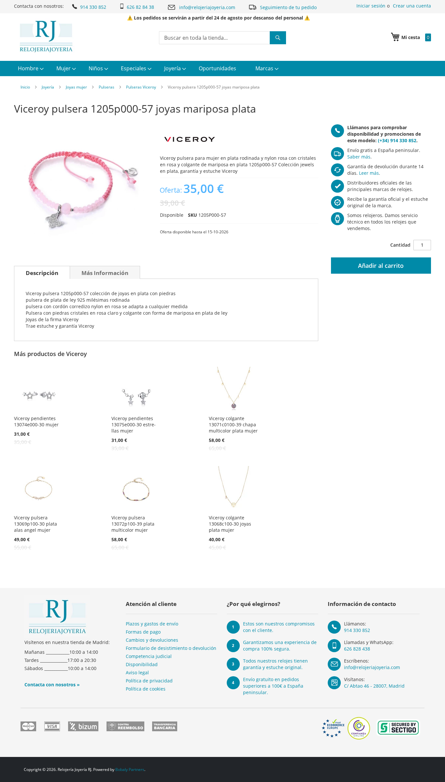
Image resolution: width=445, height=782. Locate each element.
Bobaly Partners (129, 769)
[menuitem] (30, 68)
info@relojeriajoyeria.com (207, 7)
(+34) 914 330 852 (397, 140)
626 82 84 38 (140, 7)
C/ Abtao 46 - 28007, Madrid (374, 686)
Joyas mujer (76, 87)
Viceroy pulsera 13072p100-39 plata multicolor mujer (132, 523)
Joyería (48, 87)
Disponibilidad (142, 664)
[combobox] (222, 37)
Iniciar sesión (370, 6)
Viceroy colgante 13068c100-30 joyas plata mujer (230, 523)
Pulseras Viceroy (141, 87)
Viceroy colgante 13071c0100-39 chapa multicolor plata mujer (233, 424)
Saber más (358, 157)
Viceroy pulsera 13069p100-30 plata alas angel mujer (35, 523)
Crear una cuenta (412, 6)
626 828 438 (357, 649)
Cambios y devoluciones (152, 640)
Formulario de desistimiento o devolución (171, 648)
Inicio (25, 87)
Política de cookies (145, 689)
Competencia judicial (149, 656)
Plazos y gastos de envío (152, 624)
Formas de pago (143, 632)
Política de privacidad (149, 681)
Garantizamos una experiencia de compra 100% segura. (280, 645)
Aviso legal (137, 672)
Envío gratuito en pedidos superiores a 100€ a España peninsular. (273, 685)
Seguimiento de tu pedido (288, 7)
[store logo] (46, 36)
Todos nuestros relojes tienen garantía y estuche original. (275, 664)
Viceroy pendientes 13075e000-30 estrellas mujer (133, 424)
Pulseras (106, 87)
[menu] (222, 68)
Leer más (369, 173)
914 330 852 (93, 7)
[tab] (42, 272)
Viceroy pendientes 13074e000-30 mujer (36, 421)
